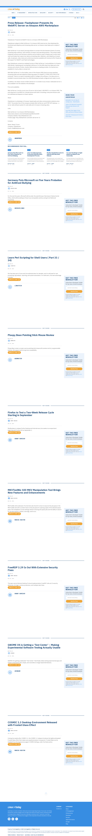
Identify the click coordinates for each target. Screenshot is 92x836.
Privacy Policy (70, 64)
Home (9, 17)
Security (50, 12)
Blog (77, 12)
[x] (69, 9)
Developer (42, 12)
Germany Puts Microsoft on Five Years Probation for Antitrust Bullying (15, 154)
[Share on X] (79, 17)
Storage (71, 12)
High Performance (61, 12)
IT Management (21, 12)
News (13, 12)
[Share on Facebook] (77, 17)
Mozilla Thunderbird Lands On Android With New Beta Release (55, 154)
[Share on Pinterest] (81, 17)
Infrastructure (32, 12)
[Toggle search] (83, 9)
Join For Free (74, 58)
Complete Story (13, 132)
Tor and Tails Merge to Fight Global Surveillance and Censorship (74, 154)
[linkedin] (67, 9)
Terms (80, 63)
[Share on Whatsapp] (83, 17)
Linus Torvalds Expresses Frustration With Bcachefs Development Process (34, 154)
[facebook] (64, 9)
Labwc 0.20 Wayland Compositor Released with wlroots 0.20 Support (74, 106)
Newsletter (77, 9)
